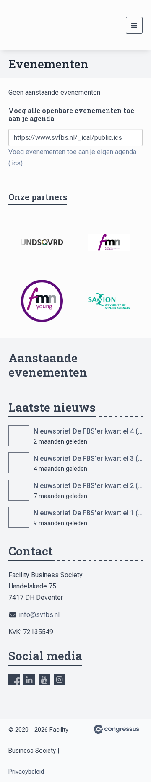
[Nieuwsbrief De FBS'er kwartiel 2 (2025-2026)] (18, 490)
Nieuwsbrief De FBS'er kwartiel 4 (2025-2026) (88, 431)
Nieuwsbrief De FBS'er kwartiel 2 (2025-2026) (88, 486)
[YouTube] (44, 679)
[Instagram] (59, 679)
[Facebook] (14, 679)
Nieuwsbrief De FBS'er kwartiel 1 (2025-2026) (88, 513)
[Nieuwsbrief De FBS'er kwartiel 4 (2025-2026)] (18, 435)
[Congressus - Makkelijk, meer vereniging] (116, 729)
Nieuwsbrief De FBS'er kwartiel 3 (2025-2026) (88, 458)
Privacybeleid (26, 771)
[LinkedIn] (29, 679)
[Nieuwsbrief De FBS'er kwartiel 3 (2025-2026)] (18, 462)
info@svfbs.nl (39, 615)
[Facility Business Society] (18, 25)
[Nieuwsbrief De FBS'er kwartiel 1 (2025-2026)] (18, 517)
